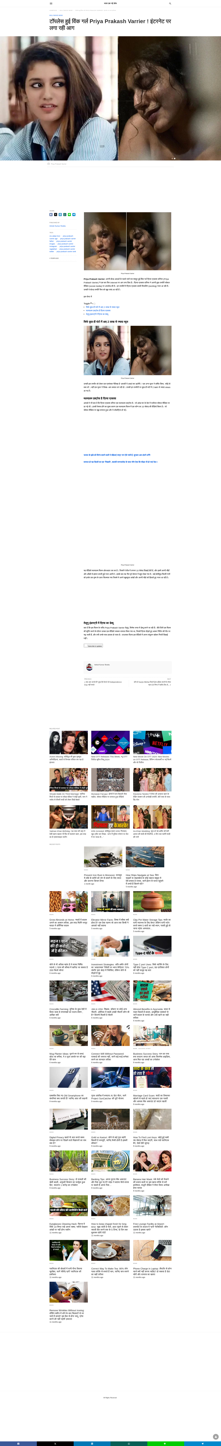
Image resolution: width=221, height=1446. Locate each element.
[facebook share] (50, 214)
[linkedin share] (60, 214)
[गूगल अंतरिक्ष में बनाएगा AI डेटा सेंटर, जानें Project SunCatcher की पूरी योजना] (110, 1077)
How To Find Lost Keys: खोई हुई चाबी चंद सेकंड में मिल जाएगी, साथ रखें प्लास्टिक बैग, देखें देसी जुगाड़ (151, 1140)
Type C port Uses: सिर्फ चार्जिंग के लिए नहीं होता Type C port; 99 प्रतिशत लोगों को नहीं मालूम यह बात (151, 967)
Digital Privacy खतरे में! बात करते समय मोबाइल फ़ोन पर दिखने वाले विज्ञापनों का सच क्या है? (67, 1140)
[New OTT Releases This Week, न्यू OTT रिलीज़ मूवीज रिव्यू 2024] (110, 742)
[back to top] (216, 1437)
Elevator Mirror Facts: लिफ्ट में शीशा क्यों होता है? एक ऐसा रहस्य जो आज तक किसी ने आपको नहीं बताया (110, 923)
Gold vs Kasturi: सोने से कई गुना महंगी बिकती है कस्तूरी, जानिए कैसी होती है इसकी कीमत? (109, 1140)
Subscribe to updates (94, 646)
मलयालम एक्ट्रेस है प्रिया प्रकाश (98, 310)
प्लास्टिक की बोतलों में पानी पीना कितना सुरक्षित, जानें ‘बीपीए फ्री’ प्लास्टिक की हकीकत (65, 1271)
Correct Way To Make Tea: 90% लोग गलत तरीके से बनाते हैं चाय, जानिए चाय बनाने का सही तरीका (110, 1271)
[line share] (69, 214)
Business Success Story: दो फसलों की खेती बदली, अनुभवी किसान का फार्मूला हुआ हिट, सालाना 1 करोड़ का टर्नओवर (67, 1182)
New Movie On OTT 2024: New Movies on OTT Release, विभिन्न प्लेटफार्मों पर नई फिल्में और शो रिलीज (152, 760)
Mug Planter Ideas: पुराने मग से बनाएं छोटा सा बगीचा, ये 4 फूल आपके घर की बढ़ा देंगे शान (67, 1057)
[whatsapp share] (64, 214)
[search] (170, 3)
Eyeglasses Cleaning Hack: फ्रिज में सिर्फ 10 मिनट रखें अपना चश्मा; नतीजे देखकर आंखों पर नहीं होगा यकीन (68, 1227)
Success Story (144, 1048)
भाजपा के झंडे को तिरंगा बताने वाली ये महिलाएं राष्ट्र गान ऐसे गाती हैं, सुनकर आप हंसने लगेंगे (117, 455)
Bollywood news (66, 10)
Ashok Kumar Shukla (102, 665)
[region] (110, 186)
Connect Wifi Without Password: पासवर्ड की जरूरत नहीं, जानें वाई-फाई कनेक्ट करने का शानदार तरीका (110, 1057)
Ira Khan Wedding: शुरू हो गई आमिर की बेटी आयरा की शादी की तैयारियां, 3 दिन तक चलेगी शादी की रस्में (151, 834)
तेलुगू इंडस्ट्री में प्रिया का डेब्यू (97, 314)
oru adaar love (54, 236)
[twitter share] (55, 214)
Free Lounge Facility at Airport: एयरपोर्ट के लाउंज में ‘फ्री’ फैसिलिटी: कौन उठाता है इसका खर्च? (150, 1227)
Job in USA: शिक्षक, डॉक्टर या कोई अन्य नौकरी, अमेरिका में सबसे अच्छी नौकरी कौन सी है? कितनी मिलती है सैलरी (110, 1012)
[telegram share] (73, 214)
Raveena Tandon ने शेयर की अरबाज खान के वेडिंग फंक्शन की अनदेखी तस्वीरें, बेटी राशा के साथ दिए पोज (151, 797)
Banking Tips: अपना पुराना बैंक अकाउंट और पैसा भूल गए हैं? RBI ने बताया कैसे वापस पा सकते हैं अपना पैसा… (110, 1182)
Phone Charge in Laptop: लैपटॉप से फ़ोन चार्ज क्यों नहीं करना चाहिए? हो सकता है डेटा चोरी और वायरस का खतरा (152, 1271)
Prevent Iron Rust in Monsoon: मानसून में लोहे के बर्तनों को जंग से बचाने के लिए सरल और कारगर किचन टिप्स (103, 878)
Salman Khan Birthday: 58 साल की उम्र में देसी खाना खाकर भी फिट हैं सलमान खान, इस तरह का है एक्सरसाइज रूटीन (67, 834)
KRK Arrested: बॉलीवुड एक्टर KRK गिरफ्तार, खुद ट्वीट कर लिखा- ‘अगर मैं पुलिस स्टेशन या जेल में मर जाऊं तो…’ (109, 834)
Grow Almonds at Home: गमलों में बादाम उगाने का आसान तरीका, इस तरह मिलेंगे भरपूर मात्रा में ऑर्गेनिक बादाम (68, 923)
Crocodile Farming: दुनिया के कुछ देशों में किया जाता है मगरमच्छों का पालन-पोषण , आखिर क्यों (67, 1012)
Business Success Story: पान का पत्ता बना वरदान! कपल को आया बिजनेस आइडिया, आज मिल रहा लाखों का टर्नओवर (151, 1057)
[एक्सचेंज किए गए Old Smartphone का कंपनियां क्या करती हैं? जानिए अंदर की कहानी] (68, 1077)
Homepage (53, 10)
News (86, 870)
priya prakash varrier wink (66, 251)
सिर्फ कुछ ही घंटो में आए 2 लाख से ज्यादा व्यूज (102, 307)
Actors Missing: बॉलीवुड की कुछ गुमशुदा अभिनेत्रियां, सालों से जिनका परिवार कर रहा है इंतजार (66, 760)
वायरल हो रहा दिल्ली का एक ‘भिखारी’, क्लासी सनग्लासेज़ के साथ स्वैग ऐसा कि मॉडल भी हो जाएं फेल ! (121, 462)
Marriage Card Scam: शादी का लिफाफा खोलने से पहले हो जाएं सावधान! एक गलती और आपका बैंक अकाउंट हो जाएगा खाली (151, 1098)
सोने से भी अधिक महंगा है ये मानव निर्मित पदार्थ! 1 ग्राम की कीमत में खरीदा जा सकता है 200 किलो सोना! (68, 967)
